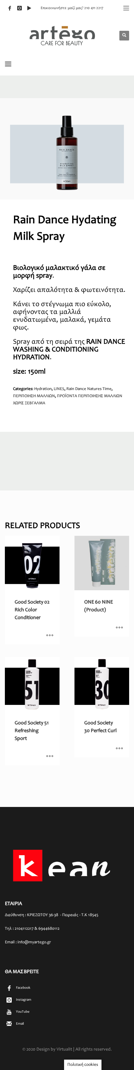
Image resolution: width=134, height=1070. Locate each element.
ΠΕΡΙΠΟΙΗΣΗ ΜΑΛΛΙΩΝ (34, 396)
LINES (59, 389)
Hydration (43, 389)
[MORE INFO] (49, 636)
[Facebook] (10, 8)
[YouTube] (29, 8)
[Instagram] (19, 8)
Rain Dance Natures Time (89, 389)
